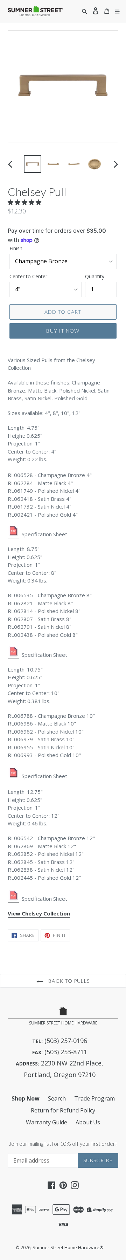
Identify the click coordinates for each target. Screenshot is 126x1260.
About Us (88, 1122)
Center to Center (28, 276)
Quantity (94, 276)
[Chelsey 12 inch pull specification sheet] (13, 899)
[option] (32, 164)
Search (57, 1098)
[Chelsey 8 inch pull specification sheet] (13, 655)
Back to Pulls (68, 981)
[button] (25, 202)
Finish (15, 248)
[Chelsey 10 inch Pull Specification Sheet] (13, 776)
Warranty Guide (46, 1122)
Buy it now (62, 331)
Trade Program (94, 1098)
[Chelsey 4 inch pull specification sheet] (13, 534)
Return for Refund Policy (63, 1110)
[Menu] (117, 11)
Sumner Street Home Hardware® (68, 1247)
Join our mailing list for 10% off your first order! (63, 1143)
